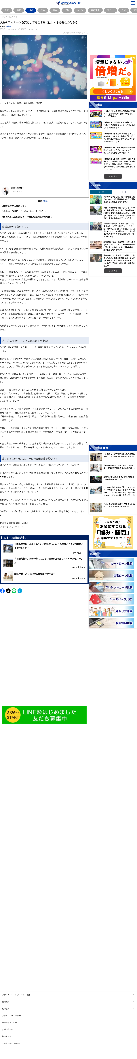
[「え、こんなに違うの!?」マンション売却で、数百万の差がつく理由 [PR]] (113, 511)
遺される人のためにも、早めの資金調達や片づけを (26, 217)
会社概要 (5, 1001)
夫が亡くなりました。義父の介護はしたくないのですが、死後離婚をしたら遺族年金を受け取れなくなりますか (119, 199)
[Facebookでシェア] (2, 590)
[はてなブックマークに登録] (20, 590)
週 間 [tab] (101, 192)
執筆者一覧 (6, 1036)
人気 (7, 10)
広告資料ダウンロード (11, 1043)
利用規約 (5, 1008)
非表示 (46, 201)
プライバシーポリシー (11, 1015)
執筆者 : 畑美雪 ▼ (17, 188)
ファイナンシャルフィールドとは (16, 995)
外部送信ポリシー (9, 1022)
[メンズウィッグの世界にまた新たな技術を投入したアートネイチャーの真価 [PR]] (113, 460)
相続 (31, 10)
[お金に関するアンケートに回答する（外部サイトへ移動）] (113, 532)
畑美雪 (8, 26)
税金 (43, 10)
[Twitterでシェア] (8, 590)
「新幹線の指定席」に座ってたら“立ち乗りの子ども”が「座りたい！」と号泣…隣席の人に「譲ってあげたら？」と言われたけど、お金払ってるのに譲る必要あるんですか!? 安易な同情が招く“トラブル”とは (119, 230)
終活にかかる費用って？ (14, 206)
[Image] (44, 715)
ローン (80, 10)
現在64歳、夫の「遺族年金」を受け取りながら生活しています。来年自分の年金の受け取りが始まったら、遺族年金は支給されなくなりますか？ (119, 246)
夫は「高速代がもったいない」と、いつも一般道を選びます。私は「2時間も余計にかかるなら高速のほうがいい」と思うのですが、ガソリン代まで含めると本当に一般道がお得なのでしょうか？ (119, 213)
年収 (19, 10)
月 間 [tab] (124, 192)
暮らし (110, 10)
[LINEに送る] (14, 590)
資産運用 (95, 10)
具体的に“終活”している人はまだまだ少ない (23, 211)
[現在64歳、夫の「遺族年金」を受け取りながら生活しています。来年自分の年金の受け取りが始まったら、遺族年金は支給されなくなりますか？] (96, 245)
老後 (123, 10)
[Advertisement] (44, 164)
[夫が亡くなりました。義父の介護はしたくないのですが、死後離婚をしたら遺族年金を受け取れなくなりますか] (96, 199)
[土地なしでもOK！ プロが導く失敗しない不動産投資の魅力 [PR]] (113, 482)
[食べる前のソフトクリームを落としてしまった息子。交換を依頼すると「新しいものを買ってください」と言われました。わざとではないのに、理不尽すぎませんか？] (96, 258)
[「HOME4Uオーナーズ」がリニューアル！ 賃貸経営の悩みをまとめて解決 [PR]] (113, 471)
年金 (55, 10)
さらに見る (113, 176)
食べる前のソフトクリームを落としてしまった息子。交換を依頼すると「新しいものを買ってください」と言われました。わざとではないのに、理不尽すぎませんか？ (119, 260)
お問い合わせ (7, 1029)
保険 (67, 10)
